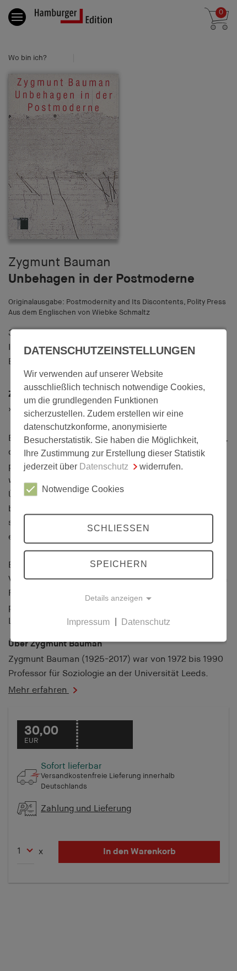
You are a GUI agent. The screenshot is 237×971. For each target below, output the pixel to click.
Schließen (118, 528)
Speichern (119, 564)
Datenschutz (103, 466)
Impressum (88, 622)
